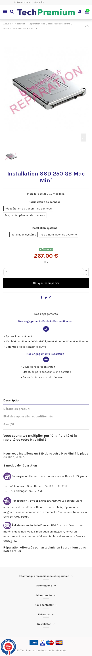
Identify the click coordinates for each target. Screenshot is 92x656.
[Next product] (88, 26)
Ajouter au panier (48, 283)
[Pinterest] (50, 297)
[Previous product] (86, 26)
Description (11, 400)
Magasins (39, 2)
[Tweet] (46, 297)
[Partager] (41, 297)
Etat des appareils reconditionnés (28, 416)
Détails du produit (16, 409)
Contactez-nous (22, 2)
